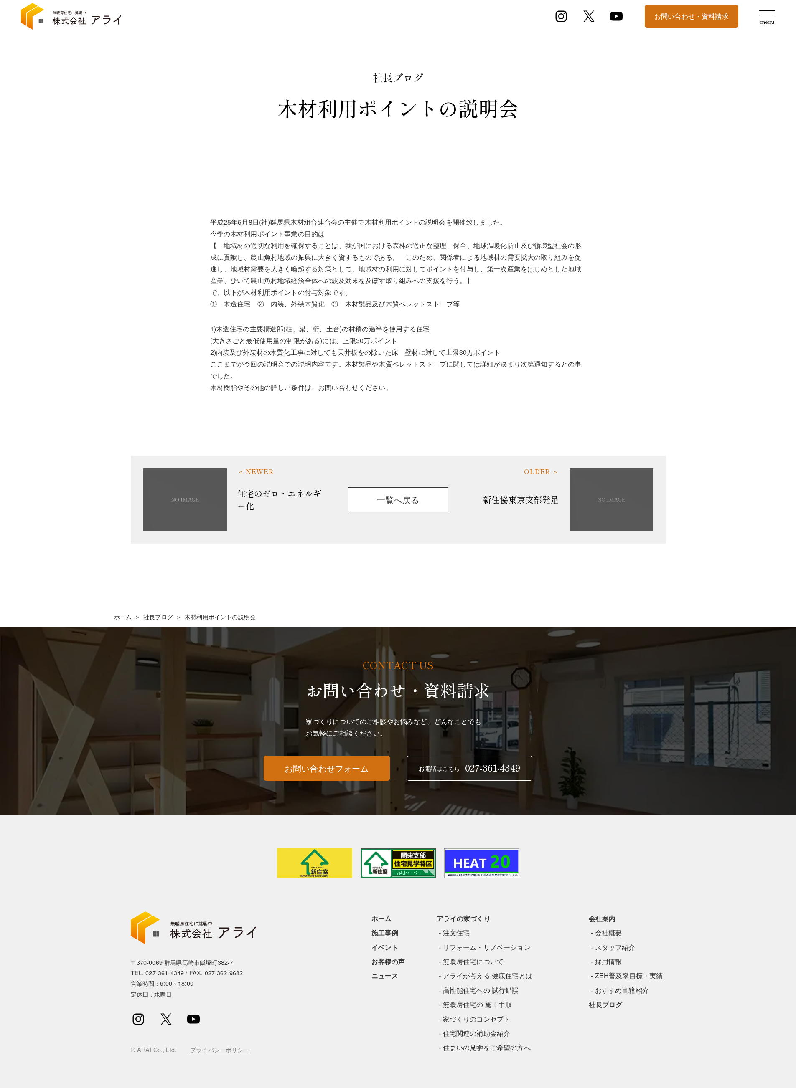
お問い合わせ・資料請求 (691, 16)
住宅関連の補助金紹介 (477, 1033)
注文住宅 (456, 932)
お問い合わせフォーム (327, 768)
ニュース (385, 975)
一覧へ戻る (398, 499)
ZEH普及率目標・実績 (629, 975)
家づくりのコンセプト (477, 1019)
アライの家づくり (464, 918)
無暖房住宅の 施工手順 (477, 1004)
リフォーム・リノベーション (487, 947)
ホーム (123, 616)
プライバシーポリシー (219, 1049)
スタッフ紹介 (615, 947)
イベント (385, 947)
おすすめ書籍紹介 (622, 990)
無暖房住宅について (473, 961)
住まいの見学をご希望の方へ (487, 1047)
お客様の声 (388, 961)
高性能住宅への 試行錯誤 (481, 990)
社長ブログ (158, 616)
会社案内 (602, 918)
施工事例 (385, 932)
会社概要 (608, 932)
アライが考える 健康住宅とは (487, 975)
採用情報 (608, 961)
